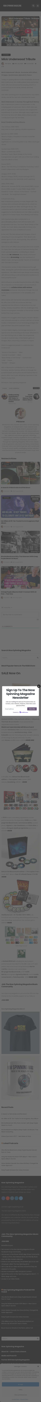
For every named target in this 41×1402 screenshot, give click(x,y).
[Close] (38, 686)
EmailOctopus (24, 712)
